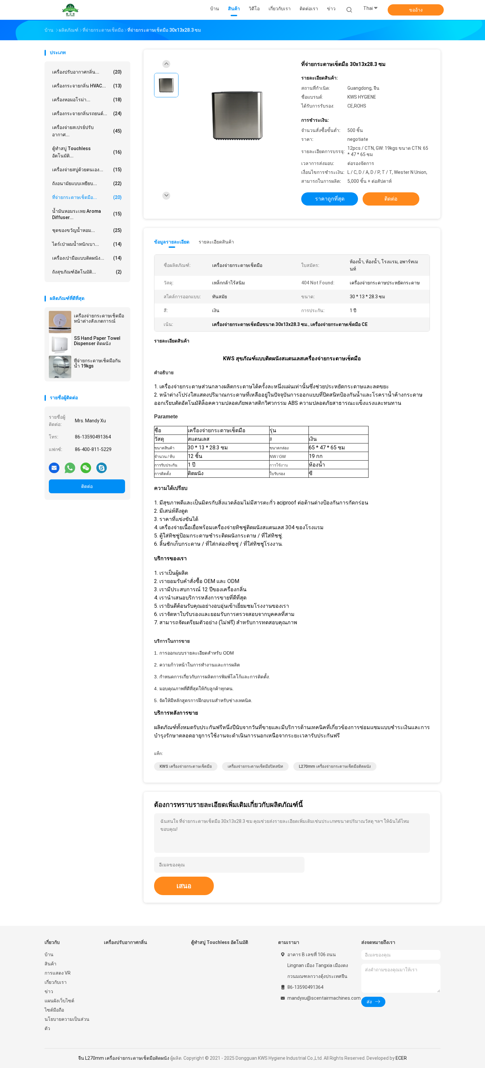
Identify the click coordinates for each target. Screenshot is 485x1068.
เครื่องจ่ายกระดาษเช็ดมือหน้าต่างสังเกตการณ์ (99, 318)
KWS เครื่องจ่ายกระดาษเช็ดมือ (186, 766)
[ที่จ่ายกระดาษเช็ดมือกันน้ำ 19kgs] (60, 367)
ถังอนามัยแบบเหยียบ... (87, 183)
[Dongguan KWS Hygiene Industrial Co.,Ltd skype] (101, 467)
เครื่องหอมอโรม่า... (87, 99)
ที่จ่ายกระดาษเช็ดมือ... (87, 197)
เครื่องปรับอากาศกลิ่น (125, 942)
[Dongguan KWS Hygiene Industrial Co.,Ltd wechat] (86, 467)
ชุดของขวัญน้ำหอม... (87, 230)
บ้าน (49, 954)
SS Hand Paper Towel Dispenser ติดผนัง (97, 341)
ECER (401, 1058)
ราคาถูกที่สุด (329, 199)
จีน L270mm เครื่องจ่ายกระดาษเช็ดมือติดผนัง (123, 1058)
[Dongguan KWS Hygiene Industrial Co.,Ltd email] (54, 467)
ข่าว (49, 991)
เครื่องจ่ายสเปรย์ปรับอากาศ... (87, 131)
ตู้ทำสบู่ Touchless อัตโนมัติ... (87, 152)
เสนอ (184, 886)
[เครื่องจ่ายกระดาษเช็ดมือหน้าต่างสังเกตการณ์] (60, 322)
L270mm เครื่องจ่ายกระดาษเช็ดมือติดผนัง (335, 766)
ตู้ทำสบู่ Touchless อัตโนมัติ (219, 942)
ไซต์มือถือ (54, 1010)
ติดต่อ (87, 486)
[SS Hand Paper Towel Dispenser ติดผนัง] (60, 344)
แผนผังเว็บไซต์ (59, 1000)
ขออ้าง (416, 10)
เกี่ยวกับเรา (56, 982)
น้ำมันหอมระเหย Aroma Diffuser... (87, 214)
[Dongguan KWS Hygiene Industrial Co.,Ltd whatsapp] (70, 467)
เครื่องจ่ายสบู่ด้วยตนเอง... (87, 169)
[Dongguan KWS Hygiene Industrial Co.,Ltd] (70, 10)
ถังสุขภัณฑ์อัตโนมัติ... (87, 272)
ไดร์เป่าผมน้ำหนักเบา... (87, 244)
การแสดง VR (58, 973)
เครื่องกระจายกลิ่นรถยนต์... (87, 113)
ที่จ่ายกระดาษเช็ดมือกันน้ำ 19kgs (97, 363)
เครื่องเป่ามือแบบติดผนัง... (87, 258)
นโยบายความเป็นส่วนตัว (67, 1024)
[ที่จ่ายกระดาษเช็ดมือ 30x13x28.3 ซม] (237, 116)
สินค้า (50, 963)
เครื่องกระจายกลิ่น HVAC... (87, 85)
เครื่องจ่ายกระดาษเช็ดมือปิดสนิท (255, 766)
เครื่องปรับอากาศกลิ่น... (87, 72)
